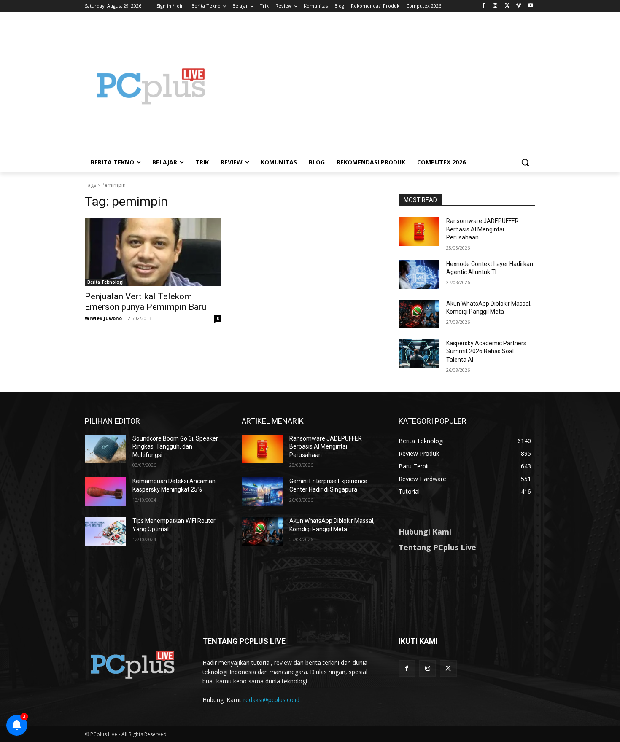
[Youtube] (530, 6)
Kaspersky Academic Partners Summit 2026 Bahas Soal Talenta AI (486, 351)
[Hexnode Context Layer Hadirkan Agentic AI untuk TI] (419, 274)
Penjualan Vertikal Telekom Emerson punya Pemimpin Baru (145, 301)
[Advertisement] (377, 86)
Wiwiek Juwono (103, 318)
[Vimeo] (518, 6)
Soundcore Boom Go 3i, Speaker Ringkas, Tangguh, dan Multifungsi (175, 446)
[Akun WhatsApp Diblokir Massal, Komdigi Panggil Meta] (419, 314)
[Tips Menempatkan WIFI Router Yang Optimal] (105, 531)
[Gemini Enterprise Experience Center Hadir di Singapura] (262, 491)
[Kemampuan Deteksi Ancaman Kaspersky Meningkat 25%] (105, 491)
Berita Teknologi (105, 282)
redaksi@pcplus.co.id (271, 700)
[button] (525, 162)
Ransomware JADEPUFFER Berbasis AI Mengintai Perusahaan (482, 229)
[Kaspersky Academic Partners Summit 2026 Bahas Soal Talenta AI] (419, 353)
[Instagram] (495, 6)
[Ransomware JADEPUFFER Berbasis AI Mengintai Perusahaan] (419, 231)
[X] (507, 6)
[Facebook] (483, 6)
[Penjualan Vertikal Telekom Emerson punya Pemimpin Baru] (153, 252)
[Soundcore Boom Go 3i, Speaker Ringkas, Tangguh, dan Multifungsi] (105, 449)
